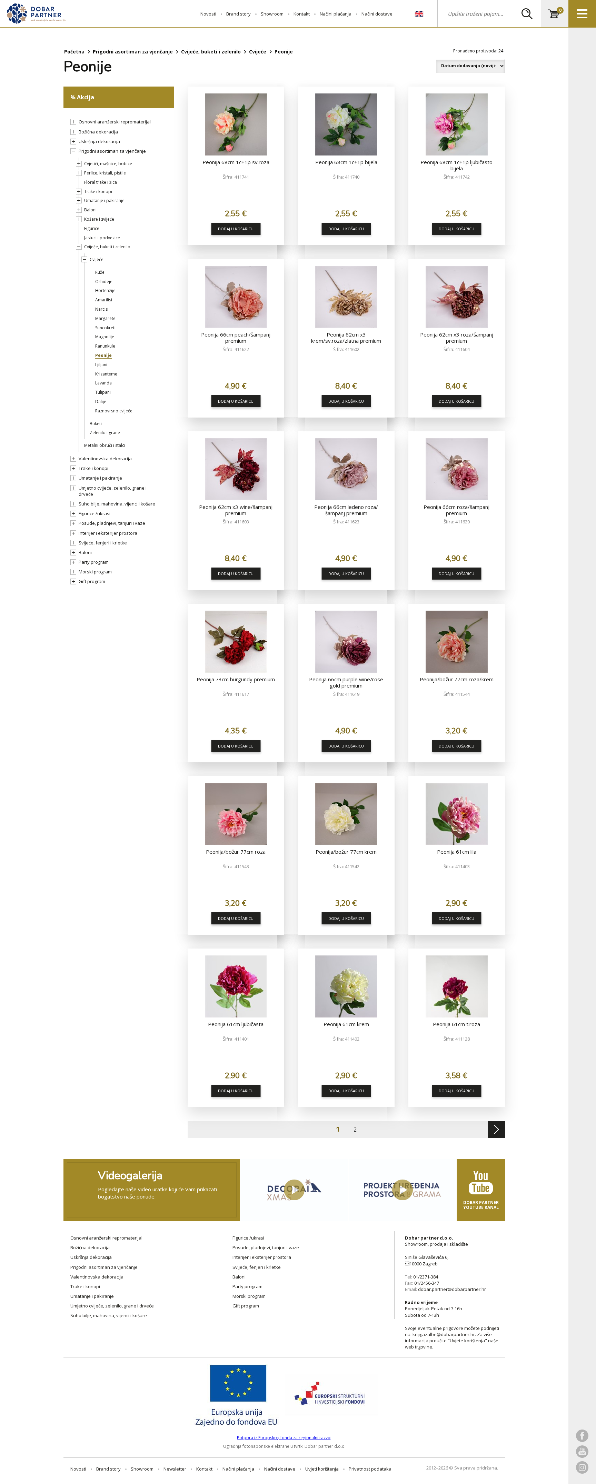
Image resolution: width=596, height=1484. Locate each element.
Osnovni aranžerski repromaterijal (115, 122)
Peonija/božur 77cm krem (346, 851)
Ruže (100, 272)
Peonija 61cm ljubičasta (236, 1024)
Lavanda (103, 383)
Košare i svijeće (99, 219)
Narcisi (102, 309)
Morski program (95, 572)
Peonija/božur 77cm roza (236, 851)
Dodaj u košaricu (236, 228)
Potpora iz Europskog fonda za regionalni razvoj (284, 1438)
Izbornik (582, 14)
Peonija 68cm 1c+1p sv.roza (235, 162)
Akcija (85, 97)
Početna (74, 51)
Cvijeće (257, 51)
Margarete (105, 318)
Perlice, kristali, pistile (105, 173)
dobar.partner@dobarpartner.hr (452, 1289)
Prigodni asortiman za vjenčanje (133, 51)
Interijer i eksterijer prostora (108, 533)
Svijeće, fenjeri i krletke (103, 543)
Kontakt (302, 14)
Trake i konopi (98, 191)
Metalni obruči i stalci (104, 445)
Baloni (90, 210)
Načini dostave (377, 14)
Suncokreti (105, 328)
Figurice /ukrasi (94, 513)
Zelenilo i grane (105, 432)
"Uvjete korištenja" (467, 1340)
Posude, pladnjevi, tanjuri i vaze (112, 523)
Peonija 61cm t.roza (456, 1024)
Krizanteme (106, 374)
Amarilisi (103, 300)
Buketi (96, 424)
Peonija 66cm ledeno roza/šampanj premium (346, 510)
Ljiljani (101, 365)
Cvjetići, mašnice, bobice (108, 164)
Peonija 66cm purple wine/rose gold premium (346, 682)
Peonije (103, 355)
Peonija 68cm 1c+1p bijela (346, 162)
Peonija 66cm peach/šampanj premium (235, 337)
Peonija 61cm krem (346, 1024)
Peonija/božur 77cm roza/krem (457, 679)
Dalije (100, 401)
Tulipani (103, 392)
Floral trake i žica (100, 182)
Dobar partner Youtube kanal (481, 1205)
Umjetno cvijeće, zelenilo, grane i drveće (113, 491)
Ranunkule (105, 346)
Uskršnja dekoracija (99, 141)
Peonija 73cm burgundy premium (236, 679)
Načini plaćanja (335, 14)
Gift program (92, 581)
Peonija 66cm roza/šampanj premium (456, 510)
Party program (94, 562)
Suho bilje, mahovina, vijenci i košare (117, 504)
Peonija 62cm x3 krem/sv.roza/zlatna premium (346, 337)
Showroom (272, 14)
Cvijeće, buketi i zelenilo (211, 51)
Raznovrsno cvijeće (113, 411)
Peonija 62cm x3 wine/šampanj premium (235, 510)
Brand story (238, 14)
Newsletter (174, 1469)
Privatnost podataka (370, 1469)
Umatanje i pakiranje (104, 200)
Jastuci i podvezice (102, 238)
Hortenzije (105, 290)
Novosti (208, 14)
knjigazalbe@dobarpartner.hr (444, 1334)
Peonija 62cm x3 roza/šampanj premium (456, 337)
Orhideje (103, 281)
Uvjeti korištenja (322, 1469)
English (419, 14)
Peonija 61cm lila (456, 851)
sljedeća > (496, 1129)
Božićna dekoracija (98, 132)
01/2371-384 (425, 1277)
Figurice (91, 228)
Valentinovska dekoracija (105, 458)
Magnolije (104, 337)
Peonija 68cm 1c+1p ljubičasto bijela (456, 165)
